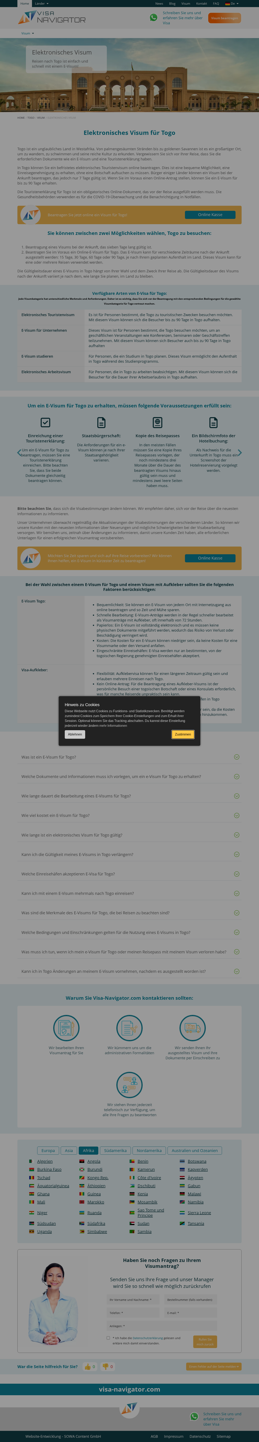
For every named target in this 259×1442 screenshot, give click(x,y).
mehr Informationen (113, 725)
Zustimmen (183, 734)
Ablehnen (75, 734)
